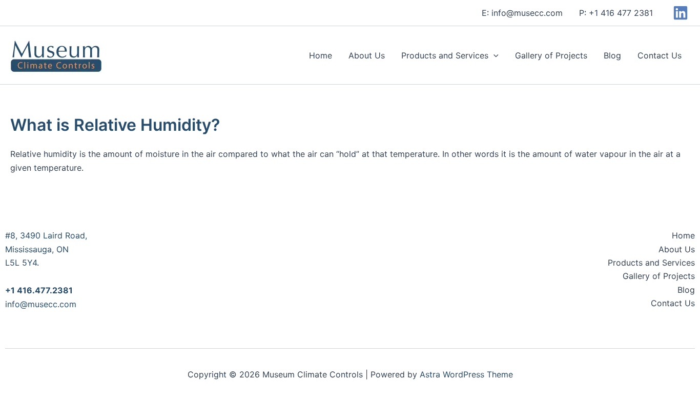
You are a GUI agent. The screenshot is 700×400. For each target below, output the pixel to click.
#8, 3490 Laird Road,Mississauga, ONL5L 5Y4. (46, 249)
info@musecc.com (40, 304)
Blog (612, 55)
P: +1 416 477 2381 (616, 13)
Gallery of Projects (551, 55)
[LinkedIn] (680, 13)
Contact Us (659, 55)
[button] (493, 55)
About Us (366, 55)
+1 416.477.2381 (39, 290)
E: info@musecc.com (522, 13)
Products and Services (444, 55)
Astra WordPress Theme (466, 374)
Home (320, 55)
